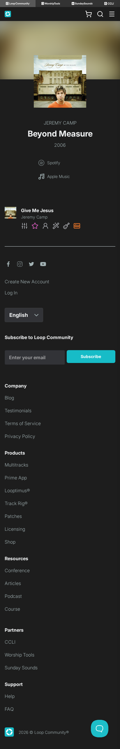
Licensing (15, 529)
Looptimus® (17, 490)
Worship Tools (19, 655)
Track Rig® (16, 503)
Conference (17, 570)
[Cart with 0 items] (88, 14)
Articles (13, 583)
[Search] (100, 14)
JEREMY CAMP (60, 123)
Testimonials (18, 410)
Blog (9, 398)
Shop (10, 542)
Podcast (13, 596)
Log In (11, 293)
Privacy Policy (20, 436)
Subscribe (91, 356)
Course (12, 609)
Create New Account (27, 281)
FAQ (9, 709)
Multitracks (16, 465)
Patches (13, 516)
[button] (68, 225)
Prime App (16, 478)
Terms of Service (23, 423)
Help (10, 696)
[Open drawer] (111, 14)
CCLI (10, 642)
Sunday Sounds (21, 668)
